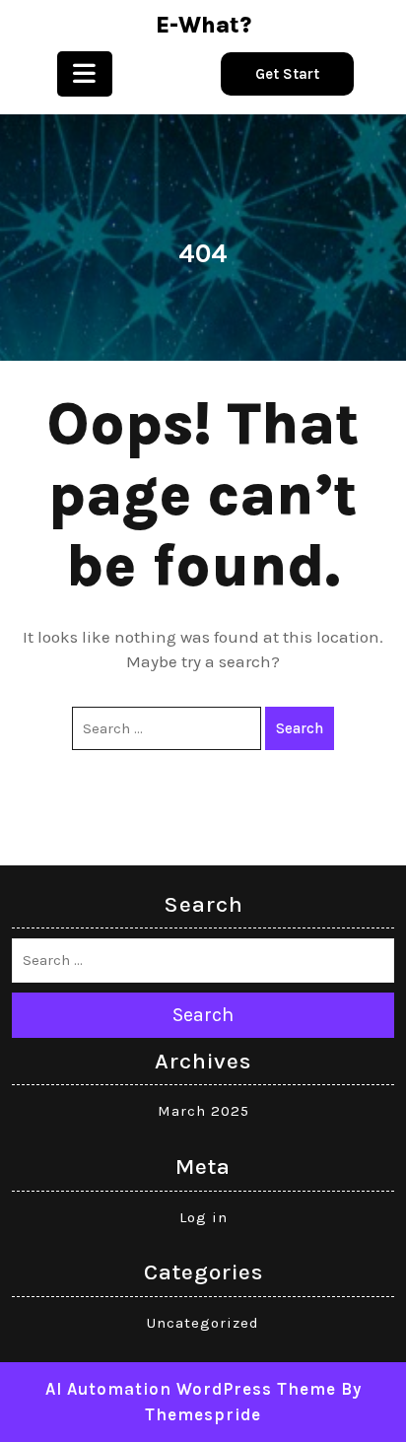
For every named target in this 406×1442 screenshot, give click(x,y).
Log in (203, 1217)
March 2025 (203, 1111)
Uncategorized (203, 1323)
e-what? (203, 25)
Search (299, 728)
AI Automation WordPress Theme (190, 1389)
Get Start (287, 74)
